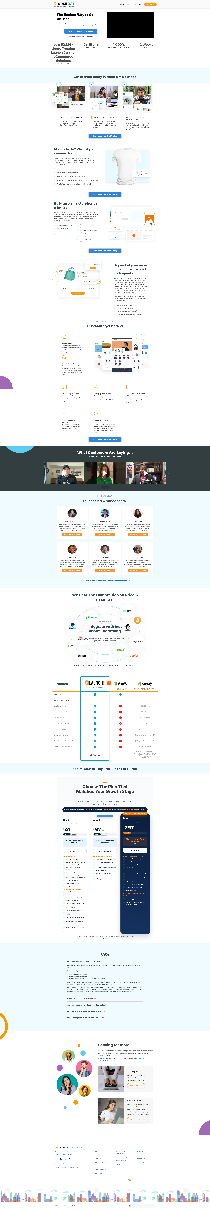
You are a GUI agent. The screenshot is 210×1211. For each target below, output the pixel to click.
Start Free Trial (74, 851)
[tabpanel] (64, 473)
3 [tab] (105, 487)
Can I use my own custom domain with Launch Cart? (86, 1005)
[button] (41, 473)
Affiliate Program (121, 1164)
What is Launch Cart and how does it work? (83, 962)
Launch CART (98, 1151)
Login (139, 4)
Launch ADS (97, 1158)
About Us (140, 1151)
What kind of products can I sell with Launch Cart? (86, 1018)
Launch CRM (98, 1155)
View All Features (125, 4)
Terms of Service (142, 1162)
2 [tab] (103, 487)
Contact (139, 1155)
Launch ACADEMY (99, 1166)
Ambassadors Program (122, 1157)
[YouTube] (69, 1159)
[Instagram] (65, 1159)
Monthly (67, 834)
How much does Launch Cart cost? (80, 999)
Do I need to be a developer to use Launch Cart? (85, 1011)
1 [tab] (102, 487)
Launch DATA (98, 1173)
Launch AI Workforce (100, 1169)
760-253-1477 (61, 1163)
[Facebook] (56, 1159)
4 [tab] (106, 487)
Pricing (134, 4)
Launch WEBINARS (100, 1162)
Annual (74, 834)
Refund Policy (141, 1158)
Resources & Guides (121, 1160)
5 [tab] (108, 487)
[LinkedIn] (61, 1159)
